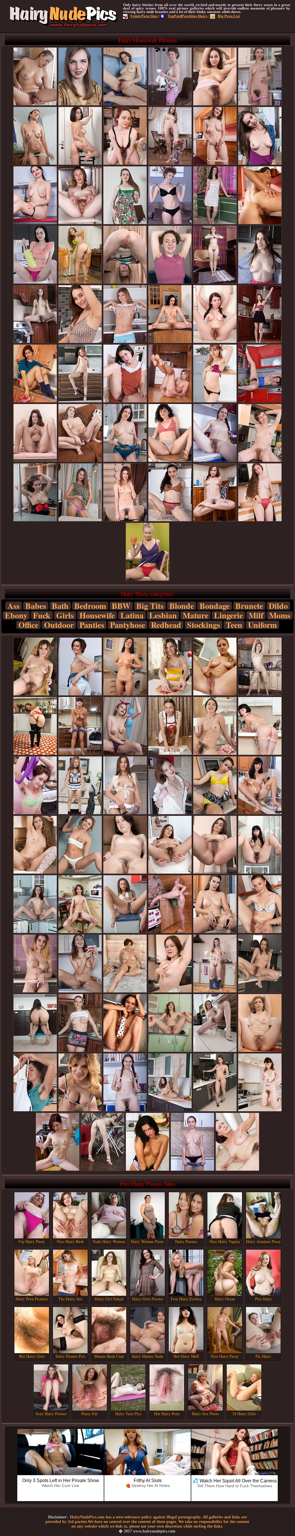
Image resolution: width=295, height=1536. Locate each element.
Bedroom (90, 606)
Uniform (262, 625)
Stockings (203, 625)
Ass (13, 606)
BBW (121, 606)
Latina (131, 615)
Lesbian (163, 615)
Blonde (181, 606)
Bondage (215, 606)
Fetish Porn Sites (144, 16)
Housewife (97, 615)
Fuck (41, 615)
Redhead (166, 625)
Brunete (249, 606)
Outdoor (59, 625)
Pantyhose (127, 625)
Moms (279, 615)
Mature (195, 615)
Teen (234, 625)
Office (28, 625)
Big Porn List (229, 16)
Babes (35, 606)
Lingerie (228, 615)
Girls (65, 615)
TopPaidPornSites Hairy (188, 16)
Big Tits (150, 606)
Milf (256, 615)
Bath (60, 606)
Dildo (278, 606)
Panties (92, 625)
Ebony (16, 615)
